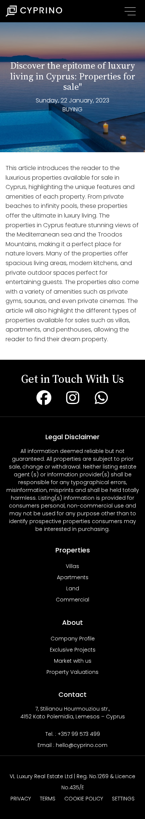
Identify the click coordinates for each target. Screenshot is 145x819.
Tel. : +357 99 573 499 (72, 734)
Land (72, 588)
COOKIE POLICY (83, 798)
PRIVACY (20, 798)
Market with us (72, 661)
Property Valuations (72, 672)
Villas (72, 566)
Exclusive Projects (73, 649)
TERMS (47, 798)
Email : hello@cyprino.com (72, 745)
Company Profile (73, 638)
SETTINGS (123, 798)
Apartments (72, 577)
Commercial (72, 599)
